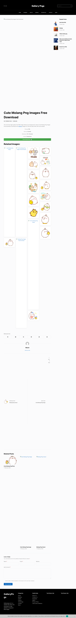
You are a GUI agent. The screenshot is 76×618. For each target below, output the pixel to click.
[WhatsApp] (39, 336)
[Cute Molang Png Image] (27, 500)
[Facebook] (8, 336)
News (56, 12)
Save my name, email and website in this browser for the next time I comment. (19, 580)
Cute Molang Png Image (25, 547)
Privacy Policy (35, 601)
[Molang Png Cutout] (43, 500)
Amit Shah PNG (62, 22)
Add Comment (7, 567)
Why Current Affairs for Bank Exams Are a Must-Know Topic (65, 40)
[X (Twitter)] (16, 336)
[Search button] (71, 6)
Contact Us (34, 597)
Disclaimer (34, 598)
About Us (34, 595)
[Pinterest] (23, 336)
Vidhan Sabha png (63, 33)
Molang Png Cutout (40, 547)
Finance (36, 12)
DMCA (33, 600)
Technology (43, 12)
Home (20, 12)
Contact (50, 12)
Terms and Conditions (37, 603)
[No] (74, 616)
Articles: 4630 (27, 350)
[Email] (47, 336)
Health (31, 12)
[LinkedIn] (31, 336)
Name (5, 561)
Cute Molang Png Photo (9, 466)
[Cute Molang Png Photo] (11, 460)
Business (25, 12)
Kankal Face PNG (63, 46)
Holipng (61, 28)
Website (37, 561)
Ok (67, 616)
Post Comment (8, 584)
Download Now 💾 (27, 139)
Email (21, 561)
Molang (15, 121)
